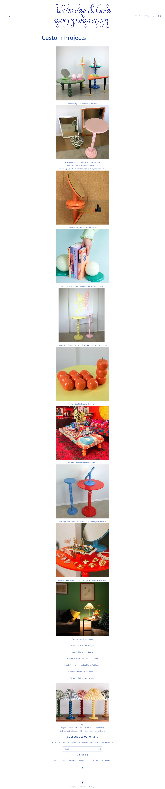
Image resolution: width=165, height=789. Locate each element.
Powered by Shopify (90, 787)
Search (56, 760)
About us (64, 760)
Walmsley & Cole (79, 787)
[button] (4, 15)
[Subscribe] (100, 749)
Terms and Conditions (95, 760)
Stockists (108, 760)
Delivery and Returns (77, 760)
